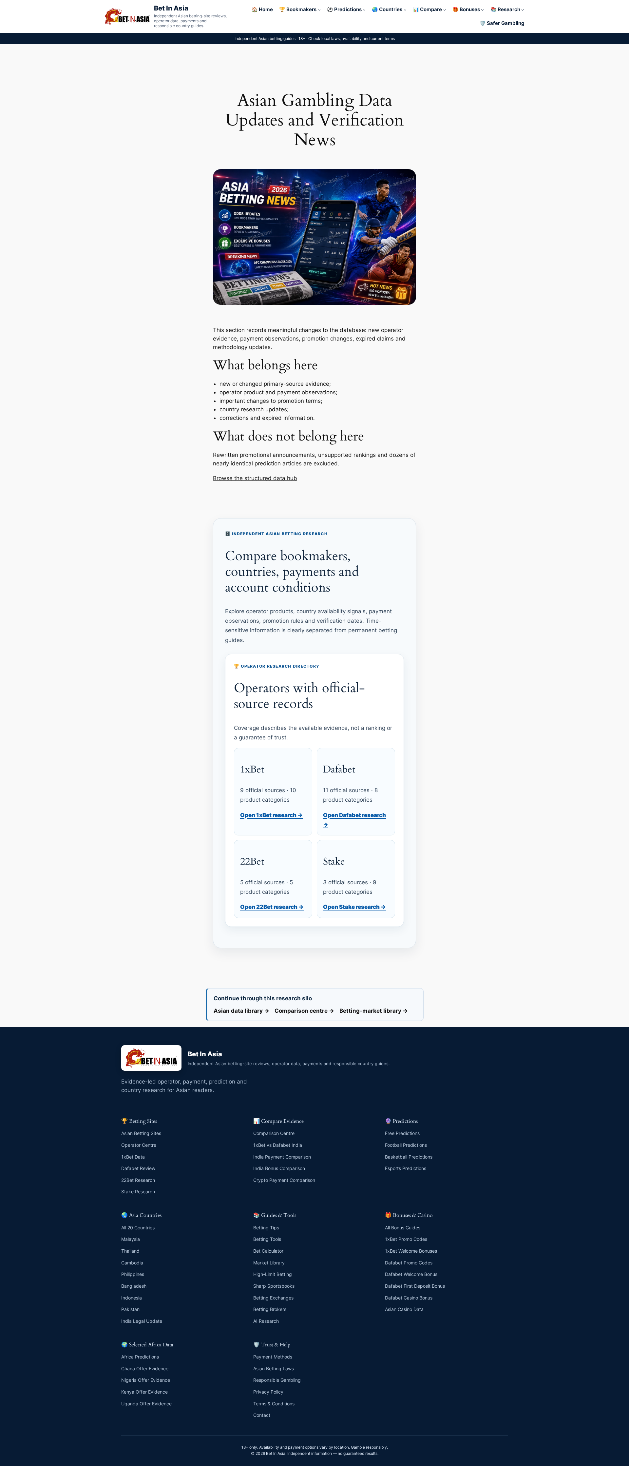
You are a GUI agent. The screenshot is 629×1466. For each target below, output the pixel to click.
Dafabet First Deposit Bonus (415, 1286)
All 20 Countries (138, 1227)
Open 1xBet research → (271, 814)
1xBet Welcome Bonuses (411, 1251)
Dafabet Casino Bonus (408, 1297)
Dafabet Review (138, 1168)
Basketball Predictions (408, 1157)
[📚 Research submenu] (522, 9)
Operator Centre (138, 1145)
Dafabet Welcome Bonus (411, 1274)
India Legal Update (141, 1321)
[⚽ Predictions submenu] (364, 9)
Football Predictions (406, 1145)
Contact (261, 1415)
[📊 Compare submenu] (444, 9)
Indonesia (131, 1297)
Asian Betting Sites (141, 1133)
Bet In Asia (171, 8)
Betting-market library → (373, 1010)
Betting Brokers (269, 1309)
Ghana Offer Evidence (144, 1368)
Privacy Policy (268, 1392)
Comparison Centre (274, 1133)
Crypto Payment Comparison (284, 1180)
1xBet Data (133, 1157)
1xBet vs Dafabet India (277, 1145)
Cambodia (132, 1262)
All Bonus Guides (402, 1227)
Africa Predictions (140, 1356)
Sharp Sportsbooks (274, 1286)
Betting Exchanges (273, 1297)
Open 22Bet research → (272, 906)
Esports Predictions (405, 1168)
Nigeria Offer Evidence (145, 1380)
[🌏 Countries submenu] (405, 9)
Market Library (269, 1262)
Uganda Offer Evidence (146, 1403)
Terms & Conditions (274, 1403)
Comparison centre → (304, 1010)
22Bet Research (138, 1180)
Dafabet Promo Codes (408, 1262)
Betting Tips (266, 1227)
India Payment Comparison (282, 1157)
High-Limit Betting (272, 1274)
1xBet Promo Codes (406, 1239)
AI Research (266, 1321)
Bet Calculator (268, 1251)
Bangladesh (133, 1286)
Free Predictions (402, 1133)
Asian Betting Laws (273, 1368)
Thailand (130, 1251)
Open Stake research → (354, 906)
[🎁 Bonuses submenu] (482, 9)
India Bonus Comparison (279, 1168)
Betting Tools (267, 1239)
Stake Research (138, 1191)
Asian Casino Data (404, 1309)
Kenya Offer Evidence (144, 1392)
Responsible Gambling (277, 1380)
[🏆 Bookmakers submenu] (319, 9)
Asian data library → (241, 1010)
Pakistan (130, 1309)
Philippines (132, 1274)
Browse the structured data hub (255, 478)
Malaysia (130, 1239)
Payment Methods (272, 1356)
